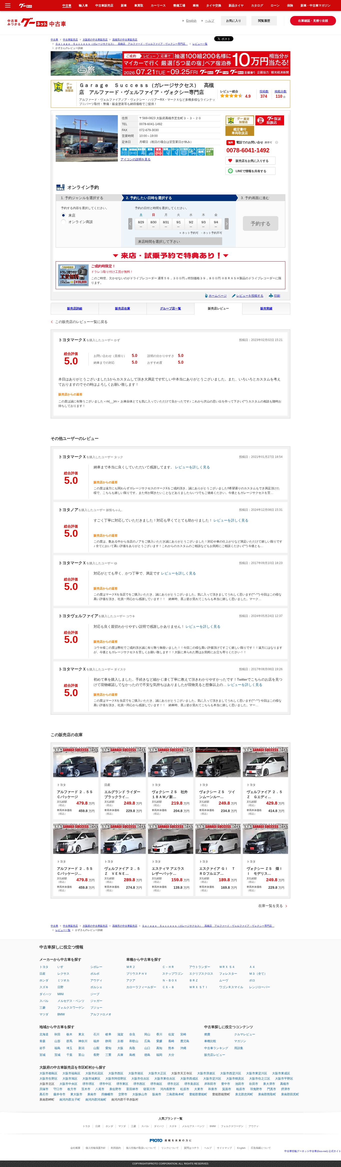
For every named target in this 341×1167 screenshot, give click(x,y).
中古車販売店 (70, 39)
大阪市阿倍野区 (115, 1078)
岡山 (147, 1034)
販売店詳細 (74, 308)
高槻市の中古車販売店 (124, 39)
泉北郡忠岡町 (244, 1094)
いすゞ (61, 967)
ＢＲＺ (193, 980)
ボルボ (94, 973)
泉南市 (91, 1094)
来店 (71, 215)
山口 (147, 1048)
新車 (124, 5)
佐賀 (171, 1034)
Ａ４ (252, 967)
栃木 (69, 1034)
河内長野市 (167, 1089)
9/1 (178, 222)
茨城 (57, 1055)
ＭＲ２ (130, 967)
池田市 (239, 1084)
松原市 (184, 1089)
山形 (57, 1041)
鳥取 (132, 1048)
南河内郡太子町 (69, 1099)
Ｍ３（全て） (258, 973)
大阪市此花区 (94, 1073)
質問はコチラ (191, 1148)
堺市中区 (105, 1084)
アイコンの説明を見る (136, 159)
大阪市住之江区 (259, 1078)
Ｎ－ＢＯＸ (169, 980)
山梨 (96, 1048)
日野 (60, 987)
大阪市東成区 (281, 1073)
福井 (96, 1041)
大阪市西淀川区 (230, 1073)
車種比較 (210, 1041)
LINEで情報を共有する (251, 171)
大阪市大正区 (157, 1073)
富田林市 (132, 1089)
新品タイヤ (236, 5)
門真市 (271, 1089)
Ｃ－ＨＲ (168, 967)
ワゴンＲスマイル (231, 987)
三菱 (42, 1007)
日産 (42, 973)
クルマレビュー (244, 1034)
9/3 (203, 222)
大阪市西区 (115, 1073)
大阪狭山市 (139, 1094)
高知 (159, 1048)
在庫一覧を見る (270, 906)
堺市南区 (156, 1084)
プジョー (96, 1007)
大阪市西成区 (189, 1078)
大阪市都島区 (48, 1073)
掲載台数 (281, 91)
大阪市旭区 (69, 1078)
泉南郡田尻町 (290, 1094)
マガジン (240, 1041)
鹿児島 (184, 1041)
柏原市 (240, 1089)
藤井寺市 (59, 1094)
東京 (81, 1034)
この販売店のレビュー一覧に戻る (81, 322)
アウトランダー (199, 967)
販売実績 (266, 308)
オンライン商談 (80, 222)
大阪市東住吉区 (164, 1078)
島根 (132, 1055)
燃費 (207, 1034)
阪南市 (156, 1094)
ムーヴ (223, 980)
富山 (81, 1055)
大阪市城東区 (91, 1078)
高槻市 (284, 1084)
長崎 (171, 1041)
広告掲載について (261, 1148)
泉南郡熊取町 (267, 1094)
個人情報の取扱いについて (141, 1148)
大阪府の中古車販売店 (95, 39)
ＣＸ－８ (168, 987)
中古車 (54, 39)
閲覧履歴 (264, 20)
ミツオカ (63, 980)
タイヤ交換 (213, 5)
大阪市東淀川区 (256, 1073)
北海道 (43, 1034)
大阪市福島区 (71, 1073)
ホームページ (218, 295)
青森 (42, 1041)
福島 (57, 1048)
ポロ (252, 980)
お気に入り (233, 20)
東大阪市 (76, 1094)
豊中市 (225, 1084)
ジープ (94, 994)
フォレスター (228, 973)
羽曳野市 (256, 1089)
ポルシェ (96, 987)
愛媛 (159, 1041)
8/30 (154, 222)
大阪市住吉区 (140, 1078)
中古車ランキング (216, 1048)
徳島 (147, 1055)
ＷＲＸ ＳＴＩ (198, 987)
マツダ (43, 1014)
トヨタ (43, 967)
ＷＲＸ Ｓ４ (227, 967)
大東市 (198, 1089)
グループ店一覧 (170, 308)
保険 (290, 5)
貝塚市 (43, 1089)
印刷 (277, 295)
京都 (120, 1041)
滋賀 (120, 1034)
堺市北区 (173, 1084)
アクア (130, 980)
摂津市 (285, 1089)
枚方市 (71, 1089)
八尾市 (99, 1089)
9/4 (216, 222)
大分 (171, 1055)
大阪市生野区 (48, 1078)
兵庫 (120, 1055)
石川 (96, 1034)
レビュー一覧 (199, 43)
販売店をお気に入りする (252, 161)
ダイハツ (45, 994)
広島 (147, 1041)
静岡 (108, 1041)
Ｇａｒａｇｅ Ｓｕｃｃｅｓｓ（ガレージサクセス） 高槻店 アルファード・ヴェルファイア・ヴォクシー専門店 (121, 43)
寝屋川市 (149, 1089)
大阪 (120, 1048)
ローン (275, 5)
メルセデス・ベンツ (70, 1001)
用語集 (238, 1048)
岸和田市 (210, 1084)
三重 (108, 1055)
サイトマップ (224, 1148)
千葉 (69, 1055)
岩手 (42, 1048)
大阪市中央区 (68, 1084)
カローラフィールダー (141, 987)
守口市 (57, 1089)
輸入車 (83, 5)
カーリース (158, 5)
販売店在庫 (122, 308)
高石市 (43, 1094)
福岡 (159, 1055)
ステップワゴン (172, 973)
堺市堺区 (88, 1084)
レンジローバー (259, 987)
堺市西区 (139, 1084)
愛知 (108, 1048)
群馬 (69, 1041)
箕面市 (226, 1089)
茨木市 (85, 1089)
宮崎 (183, 1034)
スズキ (43, 987)
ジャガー (96, 1001)
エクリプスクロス (201, 973)
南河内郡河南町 (95, 1099)
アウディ (96, 980)
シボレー (96, 967)
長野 (96, 1055)
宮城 (42, 1055)
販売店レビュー (218, 308)
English (191, 20)
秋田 (57, 1034)
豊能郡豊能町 (198, 1094)
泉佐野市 (115, 1089)
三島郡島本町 (175, 1094)
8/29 (141, 222)
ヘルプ (209, 20)
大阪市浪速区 (206, 1073)
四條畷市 (107, 1094)
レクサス (63, 973)
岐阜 (108, 1034)
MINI (60, 994)
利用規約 (116, 1148)
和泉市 (212, 1089)
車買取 (138, 5)
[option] (170, 65)
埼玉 (69, 1048)
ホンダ (43, 980)
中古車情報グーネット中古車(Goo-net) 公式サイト (312, 1151)
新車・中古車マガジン (316, 5)
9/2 (191, 222)
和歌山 (133, 1041)
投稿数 (264, 91)
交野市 (122, 1094)
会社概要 (75, 1148)
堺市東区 (122, 1084)
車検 (196, 5)
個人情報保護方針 (96, 1148)
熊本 (171, 1048)
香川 (159, 1034)
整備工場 (179, 5)
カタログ (257, 5)
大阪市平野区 (284, 1078)
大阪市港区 (135, 1073)
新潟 (81, 1048)
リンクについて (170, 1148)
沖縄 (183, 1048)
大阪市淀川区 (212, 1078)
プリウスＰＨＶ (136, 973)
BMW (61, 1014)
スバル (43, 1001)
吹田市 (253, 1084)
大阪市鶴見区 (235, 1078)
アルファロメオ (100, 1014)
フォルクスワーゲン (70, 1007)
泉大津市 (269, 1084)
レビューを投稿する (249, 295)
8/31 (166, 222)
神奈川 (82, 1041)
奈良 (132, 1034)
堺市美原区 (191, 1084)
